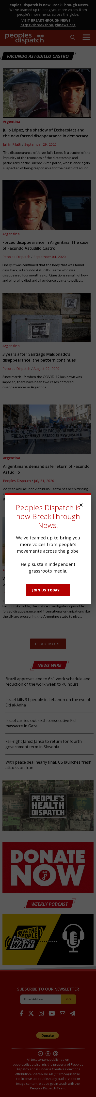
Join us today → (48, 590)
